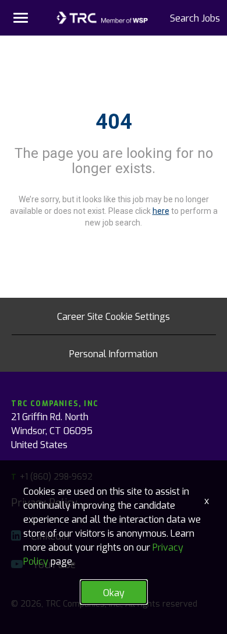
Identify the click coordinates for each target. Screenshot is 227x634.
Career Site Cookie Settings (113, 315)
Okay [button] (114, 592)
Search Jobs (195, 17)
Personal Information (113, 353)
